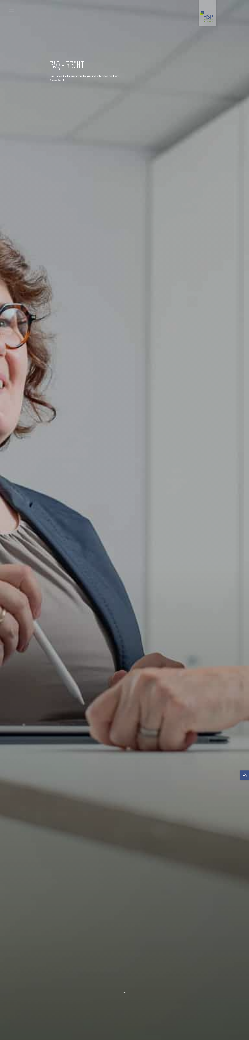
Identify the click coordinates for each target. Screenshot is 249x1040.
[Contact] (245, 775)
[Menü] (11, 11)
